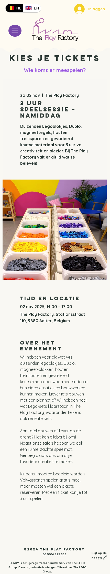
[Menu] (14, 31)
